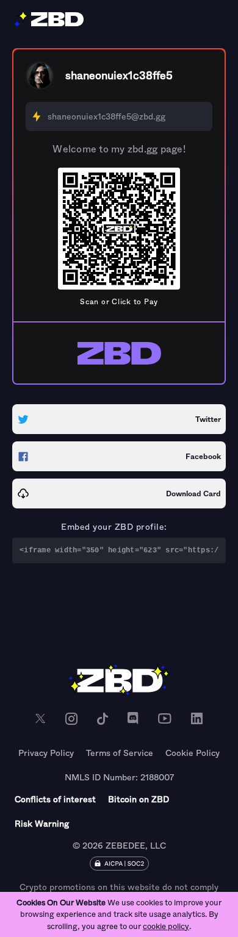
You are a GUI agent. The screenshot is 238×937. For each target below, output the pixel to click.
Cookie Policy (192, 753)
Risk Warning (42, 824)
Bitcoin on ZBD (138, 799)
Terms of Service (119, 753)
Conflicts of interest (55, 799)
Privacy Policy (46, 753)
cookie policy (166, 926)
